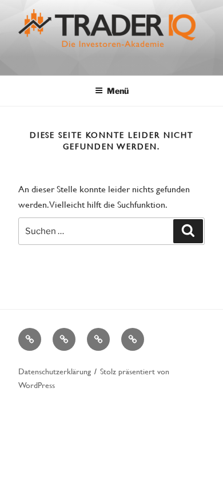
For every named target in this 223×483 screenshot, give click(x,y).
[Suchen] (188, 231)
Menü (118, 91)
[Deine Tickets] (98, 339)
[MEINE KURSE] (29, 339)
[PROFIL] (64, 339)
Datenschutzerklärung (54, 371)
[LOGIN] (132, 339)
